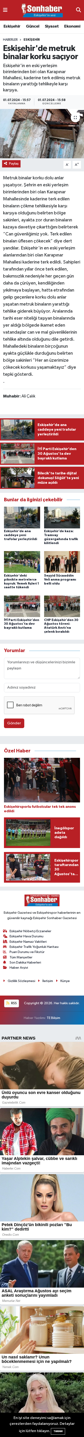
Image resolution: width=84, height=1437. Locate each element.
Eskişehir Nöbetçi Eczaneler (30, 931)
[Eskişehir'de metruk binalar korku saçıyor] (42, 133)
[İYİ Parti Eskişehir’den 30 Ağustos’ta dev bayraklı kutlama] (22, 606)
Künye (65, 981)
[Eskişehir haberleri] (42, 10)
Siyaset (52, 26)
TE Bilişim (53, 1018)
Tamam (58, 1431)
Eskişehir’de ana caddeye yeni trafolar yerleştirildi (20, 535)
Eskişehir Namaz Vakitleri (28, 941)
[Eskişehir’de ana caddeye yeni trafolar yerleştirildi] (22, 518)
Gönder (14, 723)
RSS (13, 1003)
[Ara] (78, 10)
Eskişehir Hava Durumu (26, 936)
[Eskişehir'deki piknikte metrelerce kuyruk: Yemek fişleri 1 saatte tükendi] (22, 562)
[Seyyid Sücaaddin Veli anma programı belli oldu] (62, 562)
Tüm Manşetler (21, 957)
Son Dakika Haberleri (25, 962)
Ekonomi (72, 26)
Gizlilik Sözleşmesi (21, 981)
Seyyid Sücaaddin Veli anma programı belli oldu (60, 579)
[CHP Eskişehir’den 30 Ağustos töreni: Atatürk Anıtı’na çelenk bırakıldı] (62, 606)
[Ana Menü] (5, 10)
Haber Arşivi (19, 967)
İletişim (47, 981)
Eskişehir (12, 26)
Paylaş (14, 163)
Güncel (32, 26)
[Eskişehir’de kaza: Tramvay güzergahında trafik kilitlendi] (62, 518)
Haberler (10, 39)
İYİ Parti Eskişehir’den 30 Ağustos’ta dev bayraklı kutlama (21, 624)
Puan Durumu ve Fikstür (27, 952)
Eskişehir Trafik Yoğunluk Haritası (34, 947)
